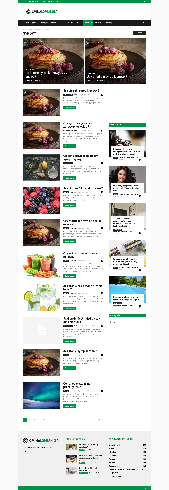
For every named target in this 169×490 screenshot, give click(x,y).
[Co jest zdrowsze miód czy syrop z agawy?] (41, 167)
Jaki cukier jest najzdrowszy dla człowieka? (81, 320)
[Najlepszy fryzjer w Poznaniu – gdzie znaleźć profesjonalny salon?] (127, 179)
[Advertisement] (104, 11)
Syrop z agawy (30, 69)
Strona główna (27, 29)
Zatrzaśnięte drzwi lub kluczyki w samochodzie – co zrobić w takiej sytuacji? (126, 151)
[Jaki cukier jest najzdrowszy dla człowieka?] (41, 330)
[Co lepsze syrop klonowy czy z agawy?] (53, 61)
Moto (70, 23)
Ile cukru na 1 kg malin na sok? (83, 188)
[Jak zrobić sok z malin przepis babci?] (41, 297)
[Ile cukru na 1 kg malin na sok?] (41, 200)
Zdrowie (98, 23)
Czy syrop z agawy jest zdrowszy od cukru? (78, 125)
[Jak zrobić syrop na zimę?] (41, 362)
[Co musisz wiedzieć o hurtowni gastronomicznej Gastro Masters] (71, 459)
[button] (143, 23)
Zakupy (88, 23)
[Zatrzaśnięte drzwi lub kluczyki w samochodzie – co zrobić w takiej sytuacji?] (127, 143)
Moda (53, 23)
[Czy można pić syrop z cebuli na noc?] (41, 232)
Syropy (66, 192)
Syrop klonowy (92, 73)
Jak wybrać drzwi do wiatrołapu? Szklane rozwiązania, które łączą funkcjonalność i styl (124, 222)
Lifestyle (44, 23)
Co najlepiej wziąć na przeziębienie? (76, 385)
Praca (62, 23)
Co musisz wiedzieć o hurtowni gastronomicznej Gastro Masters (91, 458)
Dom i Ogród (30, 23)
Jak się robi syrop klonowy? (81, 90)
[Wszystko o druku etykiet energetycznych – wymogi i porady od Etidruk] (127, 253)
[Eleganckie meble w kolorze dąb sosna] (71, 471)
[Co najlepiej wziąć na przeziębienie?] (41, 395)
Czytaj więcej (69, 107)
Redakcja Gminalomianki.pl (128, 157)
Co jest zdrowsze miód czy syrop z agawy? (80, 157)
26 (44, 420)
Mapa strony (142, 488)
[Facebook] (144, 1)
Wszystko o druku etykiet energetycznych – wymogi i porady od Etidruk (125, 261)
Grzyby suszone (116, 476)
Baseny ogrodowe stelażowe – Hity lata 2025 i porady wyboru (127, 298)
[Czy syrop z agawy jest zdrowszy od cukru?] (41, 135)
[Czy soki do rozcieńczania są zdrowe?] (41, 265)
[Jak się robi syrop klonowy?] (41, 102)
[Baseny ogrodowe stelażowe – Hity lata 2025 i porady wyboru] (127, 289)
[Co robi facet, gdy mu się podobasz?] (71, 447)
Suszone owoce (116, 466)
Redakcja (28, 80)
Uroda (79, 23)
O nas (43, 1)
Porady (109, 23)
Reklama (50, 1)
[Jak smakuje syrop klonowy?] (115, 61)
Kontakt (57, 1)
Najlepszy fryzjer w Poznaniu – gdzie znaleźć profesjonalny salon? (127, 188)
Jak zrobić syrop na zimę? (80, 351)
